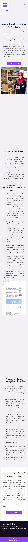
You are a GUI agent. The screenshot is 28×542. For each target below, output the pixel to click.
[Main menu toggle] (25, 5)
